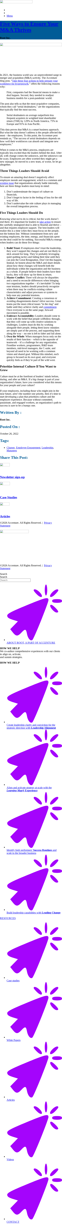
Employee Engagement (28, 447)
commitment (49, 307)
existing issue (7, 183)
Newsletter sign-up (12, 477)
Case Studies (8, 497)
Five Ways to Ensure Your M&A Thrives (29, 27)
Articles (5, 516)
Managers (12, 450)
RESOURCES (8, 918)
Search (3, 574)
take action (45, 221)
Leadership (47, 447)
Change (11, 447)
